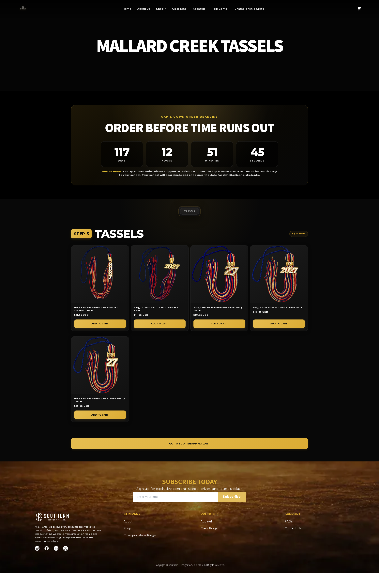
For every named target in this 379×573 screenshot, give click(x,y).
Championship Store (249, 8)
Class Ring (179, 8)
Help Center (220, 8)
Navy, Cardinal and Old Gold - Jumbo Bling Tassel (217, 309)
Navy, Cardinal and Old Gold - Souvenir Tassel (156, 309)
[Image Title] (37, 548)
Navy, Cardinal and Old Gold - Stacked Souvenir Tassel (96, 309)
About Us (143, 8)
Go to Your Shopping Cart (189, 443)
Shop (161, 8)
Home (127, 8)
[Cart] (359, 9)
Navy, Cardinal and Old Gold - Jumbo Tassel (278, 307)
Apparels (199, 8)
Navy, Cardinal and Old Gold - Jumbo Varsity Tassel (99, 400)
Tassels (189, 211)
